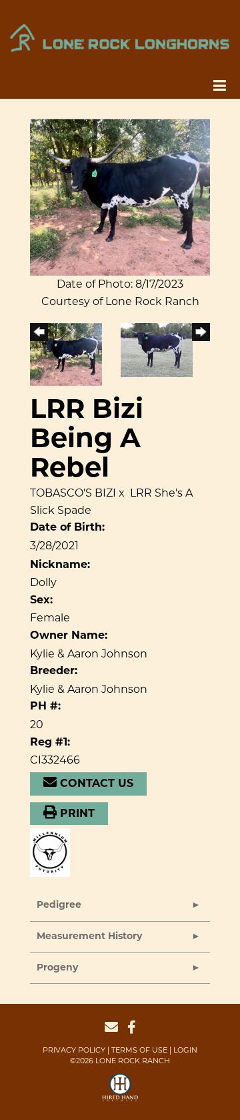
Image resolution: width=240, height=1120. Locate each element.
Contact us (95, 784)
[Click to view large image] (120, 196)
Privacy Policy (74, 1050)
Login (185, 1050)
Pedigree (59, 905)
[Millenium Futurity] (53, 852)
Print (76, 814)
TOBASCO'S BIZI (73, 493)
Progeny (57, 968)
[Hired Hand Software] (120, 1093)
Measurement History (89, 937)
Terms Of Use (139, 1050)
